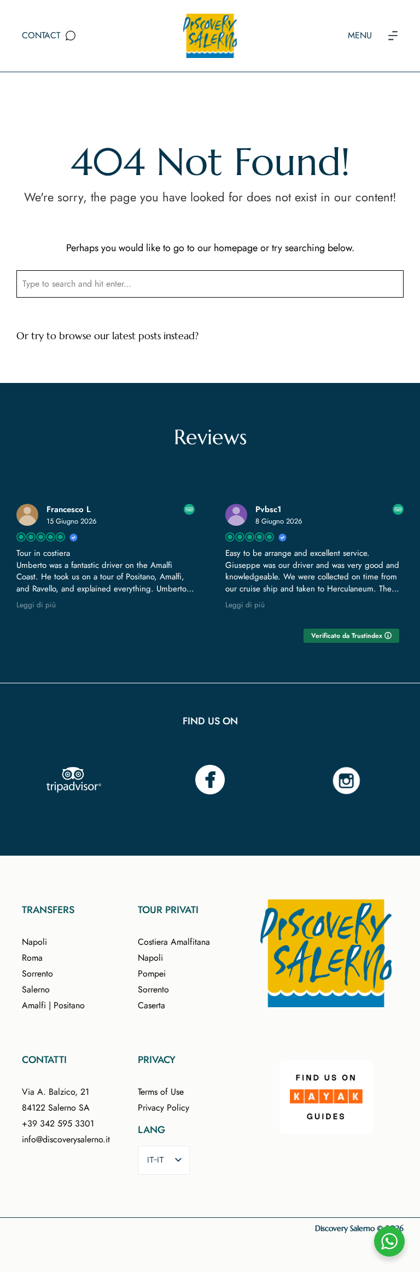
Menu (360, 35)
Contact (41, 35)
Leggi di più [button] (36, 605)
